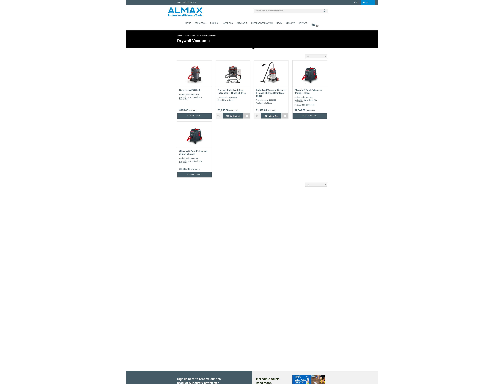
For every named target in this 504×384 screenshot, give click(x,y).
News (279, 23)
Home (188, 23)
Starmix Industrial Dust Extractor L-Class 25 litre (232, 91)
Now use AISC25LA (190, 90)
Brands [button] (214, 23)
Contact (303, 23)
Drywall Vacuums (209, 35)
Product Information (262, 23)
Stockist (290, 23)
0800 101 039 (191, 2)
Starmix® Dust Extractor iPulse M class (193, 152)
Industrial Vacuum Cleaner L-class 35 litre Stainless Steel (271, 93)
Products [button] (200, 23)
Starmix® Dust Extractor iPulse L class (308, 91)
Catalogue (242, 23)
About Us (228, 23)
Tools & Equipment (192, 35)
